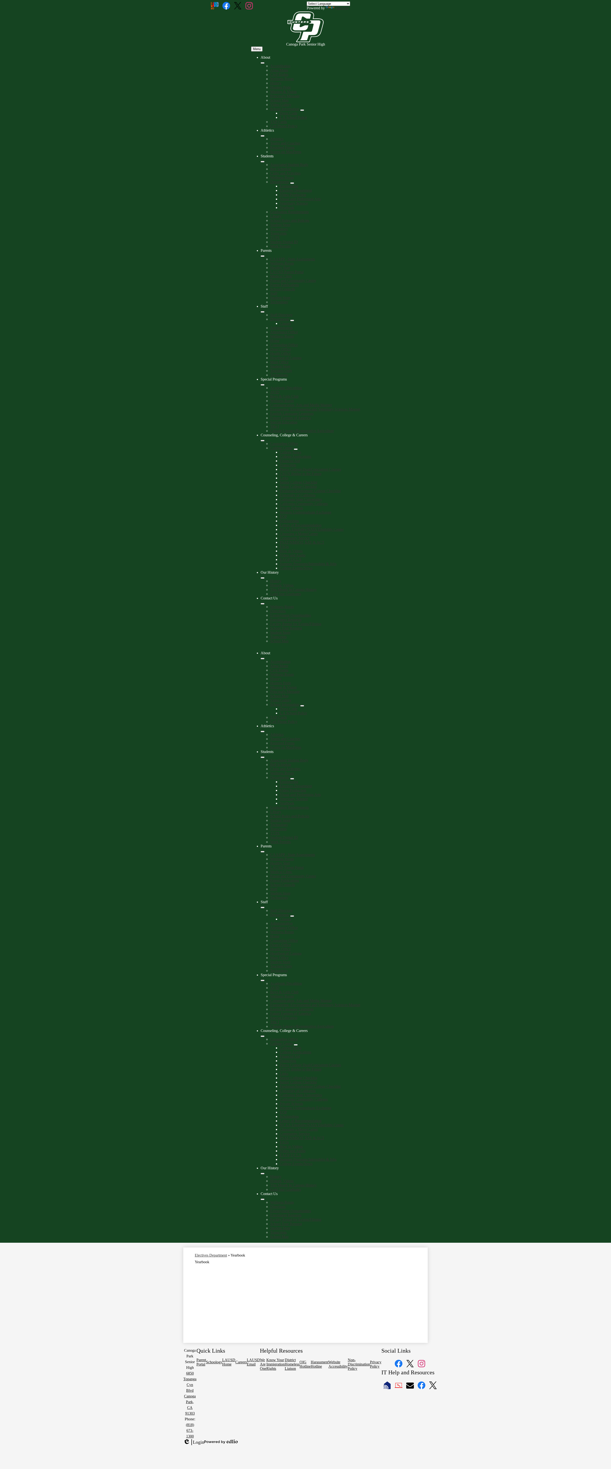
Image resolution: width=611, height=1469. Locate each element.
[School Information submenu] (302, 110)
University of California (298, 495)
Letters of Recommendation (300, 525)
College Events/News (296, 568)
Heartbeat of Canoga (285, 358)
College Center (281, 448)
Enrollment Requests (285, 620)
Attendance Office (284, 332)
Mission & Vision (283, 92)
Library (275, 216)
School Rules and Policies (289, 220)
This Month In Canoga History (293, 590)
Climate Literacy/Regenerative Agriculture (302, 431)
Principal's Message (285, 96)
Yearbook (287, 208)
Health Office (280, 353)
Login (193, 1442)
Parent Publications (284, 285)
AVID (274, 392)
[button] (262, 658)
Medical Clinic (281, 276)
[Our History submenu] (262, 578)
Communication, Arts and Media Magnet (301, 405)
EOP (283, 517)
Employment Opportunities (290, 615)
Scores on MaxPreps (285, 152)
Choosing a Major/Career (299, 534)
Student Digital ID (284, 242)
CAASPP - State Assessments (292, 259)
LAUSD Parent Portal (287, 272)
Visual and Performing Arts (300, 199)
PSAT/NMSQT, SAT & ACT (302, 542)
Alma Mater (279, 70)
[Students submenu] (262, 161)
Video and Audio (293, 555)
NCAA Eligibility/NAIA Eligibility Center (312, 529)
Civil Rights (279, 74)
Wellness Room (282, 79)
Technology (279, 229)
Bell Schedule (280, 169)
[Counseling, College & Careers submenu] (262, 440)
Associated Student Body (289, 165)
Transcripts (278, 233)
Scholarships (289, 521)
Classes (285, 323)
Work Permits (280, 246)
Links (284, 478)
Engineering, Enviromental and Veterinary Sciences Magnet (315, 409)
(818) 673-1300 (190, 1430)
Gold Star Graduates (285, 594)
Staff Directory (281, 315)
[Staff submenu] (262, 312)
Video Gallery (280, 105)
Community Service (295, 538)
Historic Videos (282, 585)
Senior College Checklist (298, 482)
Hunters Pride (280, 87)
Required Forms (282, 147)
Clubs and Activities (285, 173)
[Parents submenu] (262, 256)
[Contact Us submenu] (262, 603)
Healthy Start (280, 268)
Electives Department (296, 190)
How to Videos (291, 551)
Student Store (280, 225)
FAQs (284, 547)
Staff (273, 293)
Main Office (279, 362)
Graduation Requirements (289, 212)
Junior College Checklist (298, 487)
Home (274, 341)
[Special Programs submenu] (262, 385)
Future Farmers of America (290, 418)
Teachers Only (281, 371)
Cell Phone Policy (283, 126)
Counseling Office (284, 345)
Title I (274, 426)
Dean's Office (280, 349)
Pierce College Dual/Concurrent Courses (310, 469)
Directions (278, 611)
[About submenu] (262, 63)
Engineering (289, 186)
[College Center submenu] (296, 449)
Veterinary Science (294, 203)
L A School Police (293, 117)
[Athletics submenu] (262, 136)
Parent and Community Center (293, 280)
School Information (284, 109)
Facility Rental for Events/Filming (295, 624)
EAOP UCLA (290, 559)
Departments (279, 182)
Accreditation (280, 66)
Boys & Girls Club (284, 396)
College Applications (295, 456)
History (275, 83)
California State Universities (301, 499)
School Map (279, 100)
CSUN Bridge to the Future (300, 474)
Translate (342, 8)
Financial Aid (290, 461)
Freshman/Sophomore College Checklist (310, 491)
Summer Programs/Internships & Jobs (308, 564)
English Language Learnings (292, 414)
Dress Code (288, 113)
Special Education (283, 422)
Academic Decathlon (286, 388)
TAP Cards (278, 122)
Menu (257, 49)
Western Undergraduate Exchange (305, 512)
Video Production (293, 195)
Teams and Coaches (285, 143)
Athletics (277, 139)
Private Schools (291, 508)
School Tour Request (286, 628)
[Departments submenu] (292, 183)
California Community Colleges (304, 504)
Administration (281, 328)
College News (290, 452)
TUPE (275, 238)
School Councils (282, 289)
